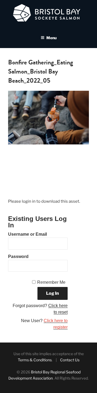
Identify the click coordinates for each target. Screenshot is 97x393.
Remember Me (51, 282)
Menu (51, 37)
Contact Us (69, 360)
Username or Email (27, 234)
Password (18, 256)
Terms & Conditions (35, 360)
